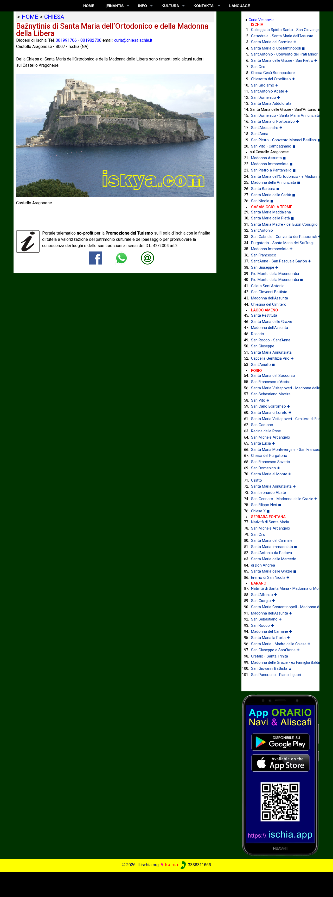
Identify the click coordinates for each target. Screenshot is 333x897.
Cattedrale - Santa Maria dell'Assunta (281, 36)
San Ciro (258, 67)
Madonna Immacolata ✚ (272, 249)
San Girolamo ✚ (264, 85)
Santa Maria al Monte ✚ (271, 474)
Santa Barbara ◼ (265, 189)
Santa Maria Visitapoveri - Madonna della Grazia (281, 388)
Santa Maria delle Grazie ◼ (273, 571)
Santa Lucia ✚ (263, 443)
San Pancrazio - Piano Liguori (276, 675)
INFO (142, 6)
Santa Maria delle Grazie (271, 322)
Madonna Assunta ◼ (268, 158)
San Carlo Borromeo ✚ (270, 406)
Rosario (257, 334)
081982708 (90, 40)
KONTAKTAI (204, 6)
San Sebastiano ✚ (266, 619)
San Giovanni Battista (269, 292)
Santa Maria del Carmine (271, 540)
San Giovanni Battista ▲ (271, 668)
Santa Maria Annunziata (271, 352)
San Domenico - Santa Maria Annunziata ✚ (281, 115)
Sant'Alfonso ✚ (264, 595)
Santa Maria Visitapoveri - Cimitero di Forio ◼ (281, 419)
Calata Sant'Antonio (268, 286)
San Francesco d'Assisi (270, 382)
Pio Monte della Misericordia (275, 274)
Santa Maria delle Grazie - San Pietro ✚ (281, 60)
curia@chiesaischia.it (133, 40)
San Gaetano (262, 425)
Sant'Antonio (262, 230)
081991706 (66, 40)
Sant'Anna (259, 134)
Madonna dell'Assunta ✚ (271, 613)
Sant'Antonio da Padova (271, 553)
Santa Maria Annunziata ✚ (273, 486)
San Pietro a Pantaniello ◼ (273, 170)
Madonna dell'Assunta (269, 298)
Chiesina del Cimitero (268, 304)
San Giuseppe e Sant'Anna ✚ (275, 650)
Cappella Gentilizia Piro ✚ (272, 358)
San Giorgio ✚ (263, 601)
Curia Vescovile (261, 20)
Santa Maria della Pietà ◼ (272, 218)
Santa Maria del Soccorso (273, 375)
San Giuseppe (262, 346)
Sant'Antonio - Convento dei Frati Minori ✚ (281, 54)
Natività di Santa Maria (270, 522)
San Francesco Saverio (270, 462)
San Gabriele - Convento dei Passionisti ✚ (281, 237)
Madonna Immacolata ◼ (272, 164)
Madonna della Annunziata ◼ (275, 182)
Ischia (171, 864)
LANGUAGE (239, 6)
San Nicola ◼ (262, 201)
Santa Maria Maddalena (271, 212)
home (30, 16)
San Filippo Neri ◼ (266, 505)
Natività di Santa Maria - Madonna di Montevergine (281, 588)
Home (88, 6)
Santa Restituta (264, 315)
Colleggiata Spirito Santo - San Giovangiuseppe (281, 30)
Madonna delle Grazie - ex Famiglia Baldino (281, 662)
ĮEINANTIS (115, 6)
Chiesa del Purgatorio (269, 455)
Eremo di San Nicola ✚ (270, 577)
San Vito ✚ (260, 400)
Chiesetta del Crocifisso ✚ (273, 79)
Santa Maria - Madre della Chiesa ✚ (281, 644)
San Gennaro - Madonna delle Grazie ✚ (281, 499)
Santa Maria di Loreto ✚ (271, 412)
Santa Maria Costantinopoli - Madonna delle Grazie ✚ (281, 607)
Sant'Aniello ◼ (263, 365)
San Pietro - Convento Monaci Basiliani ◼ (281, 140)
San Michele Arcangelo (270, 437)
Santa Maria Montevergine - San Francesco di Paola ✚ (281, 449)
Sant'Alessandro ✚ (267, 128)
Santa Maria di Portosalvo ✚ (275, 121)
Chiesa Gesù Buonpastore (273, 73)
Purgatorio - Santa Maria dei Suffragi (281, 243)
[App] (280, 774)
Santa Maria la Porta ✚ (270, 638)
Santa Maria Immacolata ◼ (274, 547)
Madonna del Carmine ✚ (271, 631)
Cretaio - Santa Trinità (269, 656)
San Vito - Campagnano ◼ (273, 146)
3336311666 (199, 865)
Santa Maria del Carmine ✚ (274, 42)
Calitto (256, 480)
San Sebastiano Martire (271, 394)
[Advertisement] (163, 883)
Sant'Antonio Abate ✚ (269, 91)
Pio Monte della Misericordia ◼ (277, 280)
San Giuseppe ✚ (264, 267)
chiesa (54, 16)
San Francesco (263, 255)
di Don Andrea (263, 565)
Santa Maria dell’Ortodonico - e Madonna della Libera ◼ (281, 176)
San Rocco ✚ (262, 625)
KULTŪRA (170, 6)
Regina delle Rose (266, 431)
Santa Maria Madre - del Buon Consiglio (281, 224)
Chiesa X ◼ (260, 511)
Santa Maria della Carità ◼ (273, 195)
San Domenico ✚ (265, 97)
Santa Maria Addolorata (271, 103)
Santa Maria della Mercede (273, 559)
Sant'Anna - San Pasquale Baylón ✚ (281, 261)
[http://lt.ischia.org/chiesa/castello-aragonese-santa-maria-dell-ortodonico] (147, 257)
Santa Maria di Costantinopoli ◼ (278, 48)
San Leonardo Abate (268, 492)
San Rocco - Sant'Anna (270, 340)
